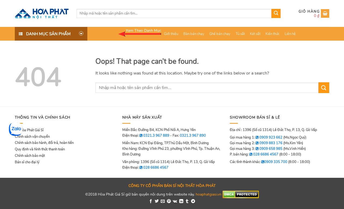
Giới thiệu (171, 34)
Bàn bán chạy (193, 34)
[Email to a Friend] (163, 201)
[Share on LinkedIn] (181, 201)
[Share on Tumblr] (187, 201)
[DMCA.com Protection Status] (241, 194)
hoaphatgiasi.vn (208, 194)
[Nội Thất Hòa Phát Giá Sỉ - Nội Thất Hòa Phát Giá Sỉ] (42, 13)
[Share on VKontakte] (175, 201)
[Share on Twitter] (157, 201)
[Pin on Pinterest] (169, 201)
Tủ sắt (240, 34)
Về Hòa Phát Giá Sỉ (29, 130)
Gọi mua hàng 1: (256, 137)
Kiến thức (273, 34)
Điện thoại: (145, 167)
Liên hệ (290, 34)
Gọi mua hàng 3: (256, 148)
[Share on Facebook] (151, 201)
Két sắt (255, 34)
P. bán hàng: (254, 154)
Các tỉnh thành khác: (258, 162)
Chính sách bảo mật (30, 155)
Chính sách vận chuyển (32, 136)
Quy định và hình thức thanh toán (40, 149)
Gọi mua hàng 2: (256, 143)
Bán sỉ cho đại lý (27, 162)
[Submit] (276, 13)
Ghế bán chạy (219, 34)
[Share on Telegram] (193, 201)
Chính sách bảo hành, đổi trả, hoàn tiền (44, 142)
